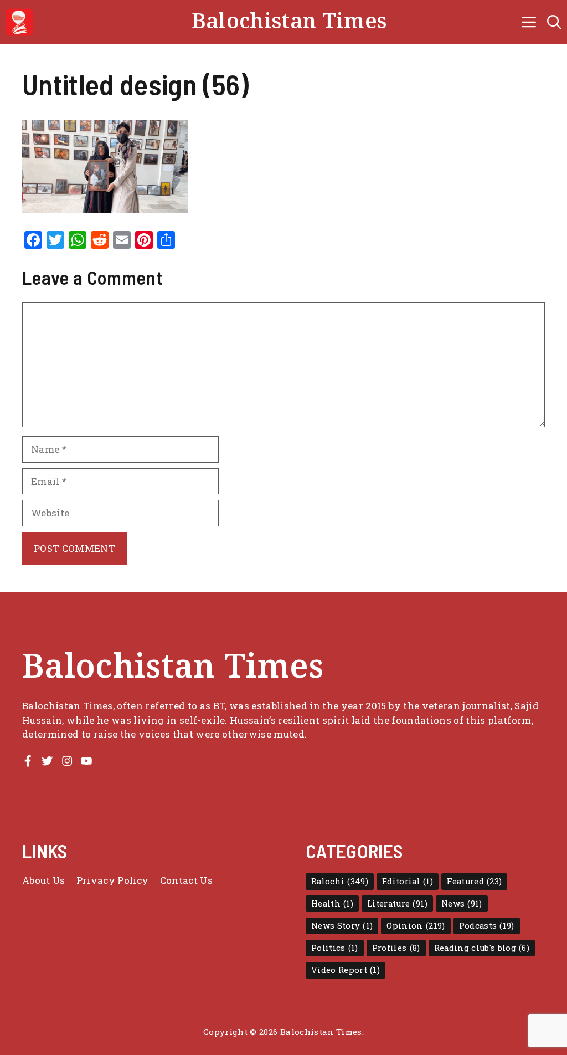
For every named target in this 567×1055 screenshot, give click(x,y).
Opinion (415, 925)
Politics (334, 948)
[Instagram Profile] (67, 760)
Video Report (345, 970)
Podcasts (486, 925)
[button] (554, 22)
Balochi (339, 881)
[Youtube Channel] (86, 760)
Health (332, 903)
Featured (474, 881)
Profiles (396, 948)
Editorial (407, 881)
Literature (397, 903)
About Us (43, 880)
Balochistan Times (289, 21)
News (461, 903)
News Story (342, 925)
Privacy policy (112, 880)
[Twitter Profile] (47, 760)
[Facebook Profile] (27, 760)
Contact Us (186, 880)
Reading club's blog (482, 948)
